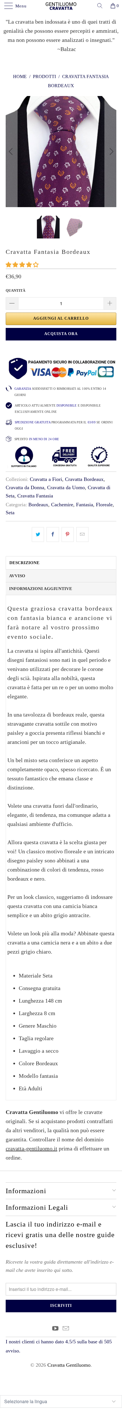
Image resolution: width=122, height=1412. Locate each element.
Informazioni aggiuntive (40, 588)
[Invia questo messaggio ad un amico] (82, 534)
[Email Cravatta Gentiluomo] (66, 1329)
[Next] (110, 151)
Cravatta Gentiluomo (69, 1365)
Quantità (15, 290)
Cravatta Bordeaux (84, 479)
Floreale (104, 504)
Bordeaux (38, 504)
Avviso (17, 576)
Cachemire (62, 504)
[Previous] (11, 151)
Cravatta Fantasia (35, 496)
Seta (10, 512)
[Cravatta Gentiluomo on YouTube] (55, 1329)
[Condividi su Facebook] (53, 534)
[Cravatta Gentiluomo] (61, 5)
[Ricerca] (102, 5)
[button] (22, 265)
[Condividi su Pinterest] (68, 534)
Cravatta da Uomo (66, 487)
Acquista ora (61, 334)
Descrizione (24, 562)
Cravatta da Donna (25, 487)
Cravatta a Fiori (46, 479)
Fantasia (84, 504)
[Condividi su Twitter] (38, 534)
